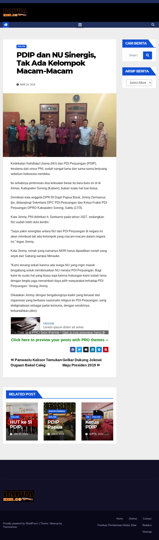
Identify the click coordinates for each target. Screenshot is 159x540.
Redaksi (147, 525)
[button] (153, 24)
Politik (21, 46)
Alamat (133, 518)
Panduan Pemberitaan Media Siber (117, 525)
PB (87, 417)
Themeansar (10, 526)
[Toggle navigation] (80, 25)
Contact (147, 518)
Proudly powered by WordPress (21, 523)
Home (119, 518)
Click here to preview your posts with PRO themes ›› (59, 340)
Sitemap (147, 531)
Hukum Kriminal (57, 411)
